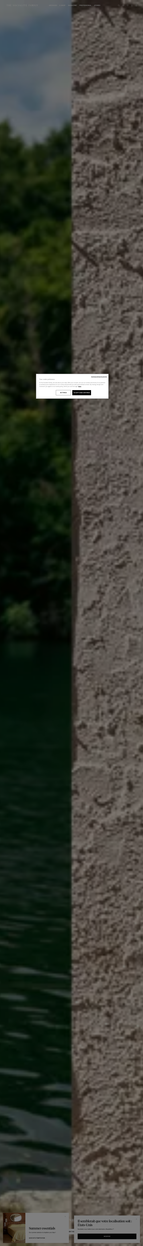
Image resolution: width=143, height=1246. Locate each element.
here (79, 386)
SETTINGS (63, 392)
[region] (72, 386)
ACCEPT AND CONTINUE (82, 392)
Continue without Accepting (99, 376)
